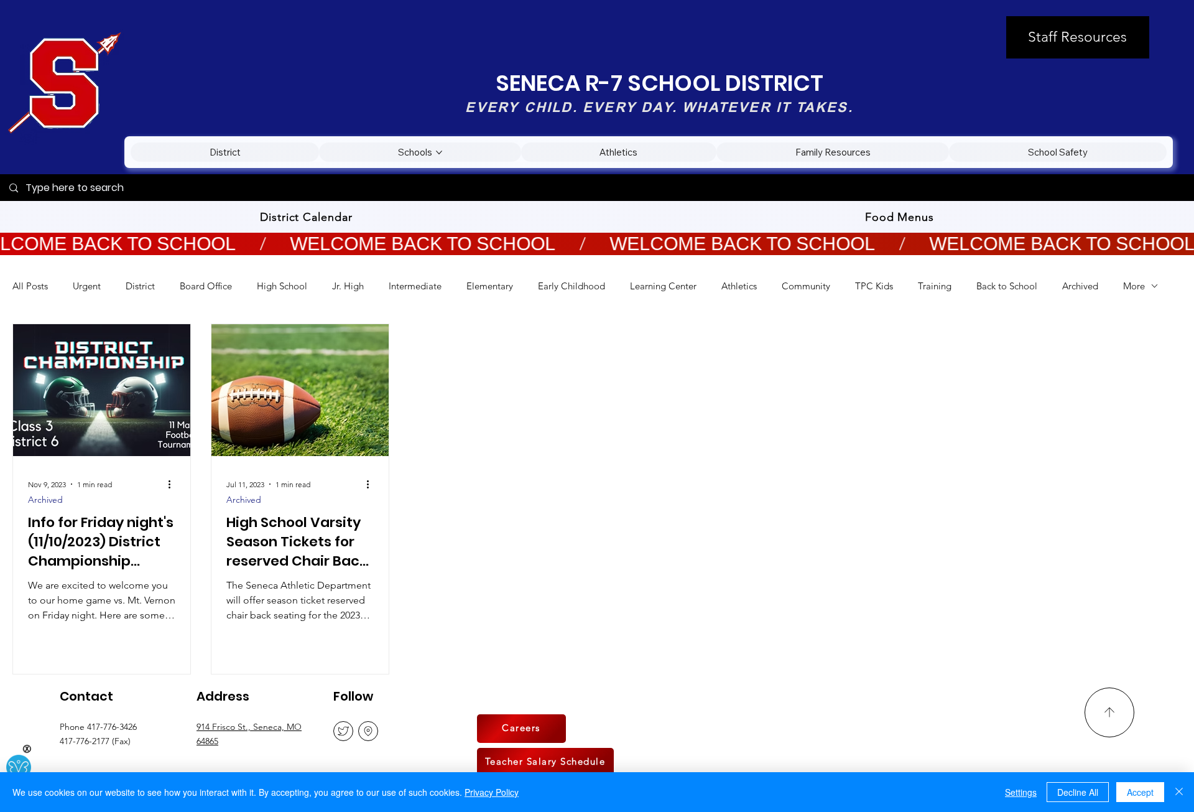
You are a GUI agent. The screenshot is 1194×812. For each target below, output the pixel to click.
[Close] (1179, 792)
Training (934, 286)
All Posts (30, 286)
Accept (1140, 792)
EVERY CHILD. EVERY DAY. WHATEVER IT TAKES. (659, 107)
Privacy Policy (492, 792)
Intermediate (415, 286)
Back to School (1006, 286)
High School (282, 286)
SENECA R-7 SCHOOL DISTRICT (659, 83)
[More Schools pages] (439, 152)
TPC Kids (874, 286)
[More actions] (173, 484)
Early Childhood (571, 286)
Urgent (87, 286)
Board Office (206, 286)
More (1134, 286)
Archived (1080, 286)
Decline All (1077, 792)
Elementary (489, 286)
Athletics (739, 286)
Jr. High (348, 286)
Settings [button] (1021, 792)
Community (806, 286)
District (140, 286)
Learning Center (663, 286)
